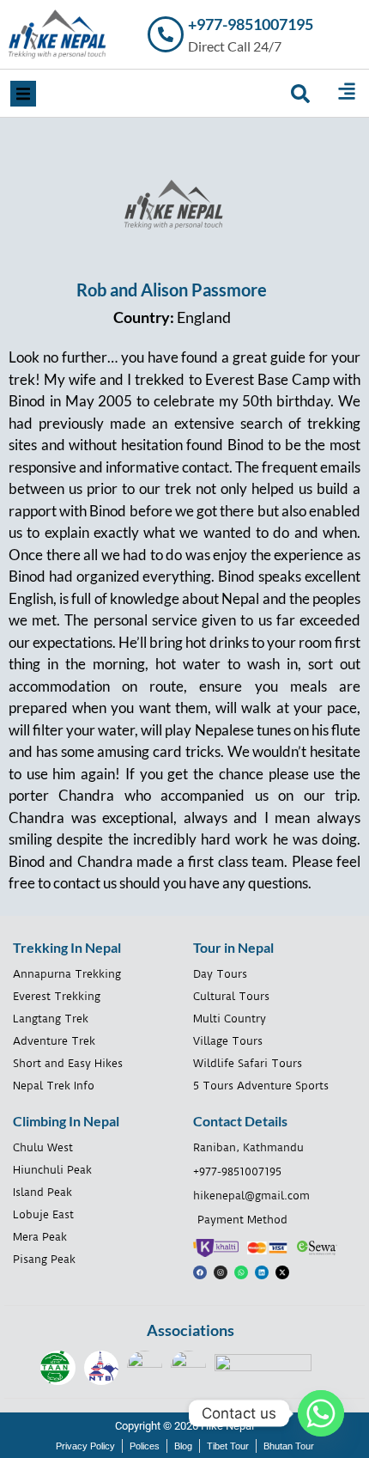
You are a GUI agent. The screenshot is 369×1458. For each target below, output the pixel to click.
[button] (23, 94)
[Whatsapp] (241, 1272)
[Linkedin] (262, 1272)
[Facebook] (200, 1272)
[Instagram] (220, 1272)
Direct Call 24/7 (234, 46)
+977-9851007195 (250, 24)
